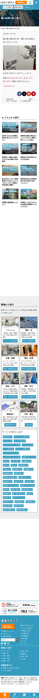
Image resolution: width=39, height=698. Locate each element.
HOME (3, 28)
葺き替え (8, 502)
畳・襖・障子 (19, 494)
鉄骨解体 (30, 502)
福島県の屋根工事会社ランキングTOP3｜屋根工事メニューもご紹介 (29, 137)
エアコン (7, 441)
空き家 (7, 498)
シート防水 (8, 449)
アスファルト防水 (21, 437)
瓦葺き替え (27, 490)
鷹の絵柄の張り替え (15, 78)
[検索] (17, 639)
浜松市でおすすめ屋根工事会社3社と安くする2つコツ (10, 137)
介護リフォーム (29, 457)
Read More (8, 86)
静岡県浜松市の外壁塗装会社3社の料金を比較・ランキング (29, 181)
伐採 (6, 461)
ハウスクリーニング (11, 457)
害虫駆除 (17, 469)
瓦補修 (6, 494)
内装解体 (26, 461)
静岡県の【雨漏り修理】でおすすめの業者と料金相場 (10, 159)
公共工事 (15, 461)
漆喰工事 (15, 490)
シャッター (27, 445)
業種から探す (6, 648)
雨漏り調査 (22, 510)
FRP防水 (7, 437)
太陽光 (7, 469)
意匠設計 (7, 481)
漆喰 (6, 490)
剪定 (6, 465)
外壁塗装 (23, 465)
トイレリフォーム (10, 453)
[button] (36, 2)
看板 (29, 494)
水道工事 (29, 481)
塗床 (14, 465)
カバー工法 (19, 441)
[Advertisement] (19, 234)
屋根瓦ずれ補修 (10, 477)
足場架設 (19, 502)
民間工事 (18, 481)
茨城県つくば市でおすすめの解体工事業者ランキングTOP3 (29, 204)
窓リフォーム (19, 498)
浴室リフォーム (27, 485)
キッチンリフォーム (11, 445)
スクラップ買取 (22, 449)
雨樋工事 (18, 506)
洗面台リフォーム (10, 485)
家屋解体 (28, 469)
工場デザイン (25, 477)
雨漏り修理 (9, 510)
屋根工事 (19, 473)
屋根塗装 (7, 473)
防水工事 (7, 506)
